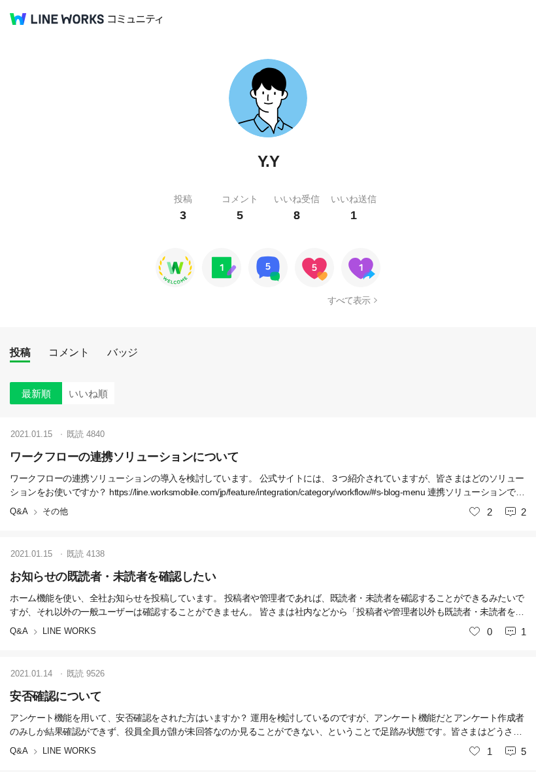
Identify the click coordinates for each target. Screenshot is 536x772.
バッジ (122, 352)
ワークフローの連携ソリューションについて (124, 456)
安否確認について (55, 696)
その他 (55, 511)
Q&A (19, 511)
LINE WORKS (69, 631)
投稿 (20, 352)
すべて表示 (348, 300)
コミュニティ (135, 19)
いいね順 (88, 393)
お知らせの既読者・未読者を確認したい (113, 576)
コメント (68, 352)
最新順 (36, 393)
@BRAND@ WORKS (57, 19)
